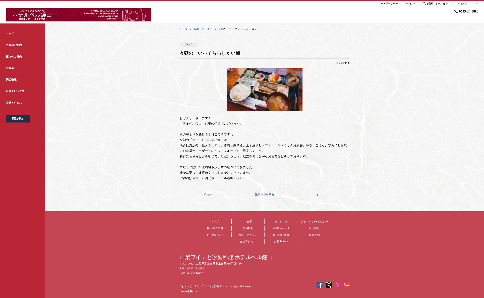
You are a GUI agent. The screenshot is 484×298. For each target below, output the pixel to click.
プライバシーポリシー (314, 221)
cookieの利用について (190, 291)
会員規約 (314, 234)
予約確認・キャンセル (435, 3)
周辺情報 (248, 228)
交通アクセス (248, 241)
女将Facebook (281, 228)
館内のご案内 (215, 234)
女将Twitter (281, 241)
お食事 (248, 221)
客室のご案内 (215, 228)
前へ (210, 194)
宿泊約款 (314, 228)
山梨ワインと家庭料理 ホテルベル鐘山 (226, 257)
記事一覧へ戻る (265, 194)
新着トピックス (248, 234)
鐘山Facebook (281, 234)
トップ (215, 221)
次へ (319, 194)
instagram (281, 221)
